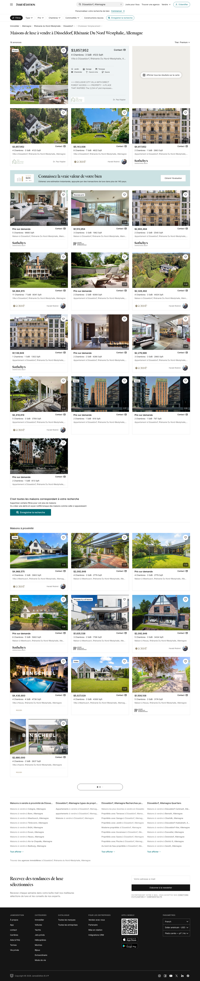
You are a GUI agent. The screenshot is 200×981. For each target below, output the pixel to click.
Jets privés (40, 935)
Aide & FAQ (15, 940)
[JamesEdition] (25, 4)
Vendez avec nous (96, 920)
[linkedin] (182, 976)
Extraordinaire (41, 955)
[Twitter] (177, 976)
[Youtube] (171, 976)
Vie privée (14, 950)
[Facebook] (165, 976)
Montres (38, 945)
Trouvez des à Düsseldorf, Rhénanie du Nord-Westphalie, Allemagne (50, 860)
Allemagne (26, 26)
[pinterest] (188, 976)
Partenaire (93, 925)
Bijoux (37, 950)
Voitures (38, 925)
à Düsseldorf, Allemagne (122, 813)
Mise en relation (95, 930)
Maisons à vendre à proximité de (39, 803)
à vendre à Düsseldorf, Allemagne (77, 809)
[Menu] (11, 4)
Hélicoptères (40, 940)
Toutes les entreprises (68, 925)
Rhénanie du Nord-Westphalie (47, 26)
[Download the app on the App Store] (129, 939)
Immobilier (14, 26)
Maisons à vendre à (28, 809)
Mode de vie (40, 960)
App (12, 925)
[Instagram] (159, 976)
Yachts (38, 930)
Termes (13, 945)
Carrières (14, 935)
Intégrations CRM (96, 935)
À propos (14, 920)
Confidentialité (154, 897)
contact (13, 930)
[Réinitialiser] (121, 4)
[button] (63, 50)
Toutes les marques (66, 920)
